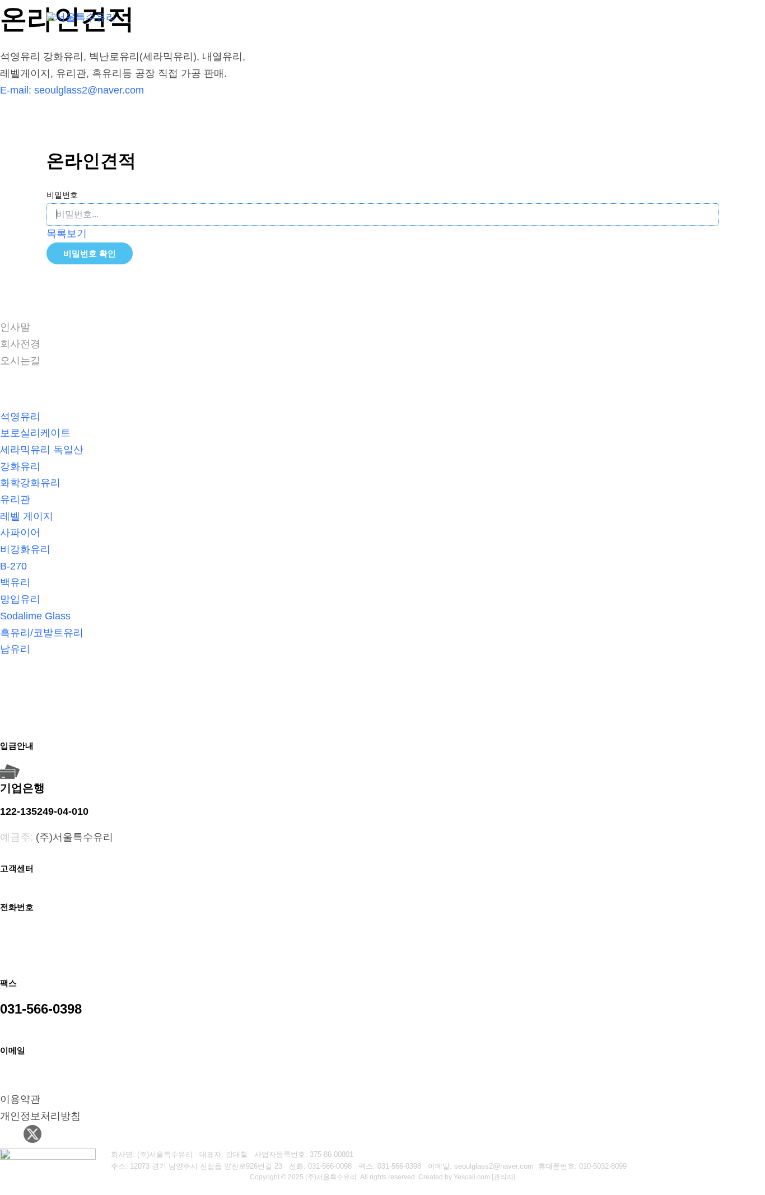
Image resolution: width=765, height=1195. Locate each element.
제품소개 (483, 16)
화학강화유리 (30, 482)
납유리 (15, 649)
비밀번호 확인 (89, 253)
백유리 (15, 582)
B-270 (13, 566)
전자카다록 (687, 16)
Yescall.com (472, 1177)
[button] (370, 17)
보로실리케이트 (35, 432)
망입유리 (20, 599)
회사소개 (347, 16)
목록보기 (66, 233)
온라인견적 (624, 16)
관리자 (503, 1177)
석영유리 (20, 416)
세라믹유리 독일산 (41, 449)
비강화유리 (25, 549)
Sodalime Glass (35, 616)
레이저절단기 (420, 16)
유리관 (15, 499)
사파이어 (20, 532)
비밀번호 (62, 194)
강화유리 (20, 466)
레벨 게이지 (26, 516)
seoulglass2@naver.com (89, 90)
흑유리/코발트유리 (41, 632)
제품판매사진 (557, 16)
